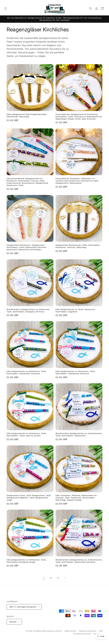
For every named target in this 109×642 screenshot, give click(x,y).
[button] (6, 8)
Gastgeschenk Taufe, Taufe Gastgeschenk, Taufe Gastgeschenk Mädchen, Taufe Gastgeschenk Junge (29, 497)
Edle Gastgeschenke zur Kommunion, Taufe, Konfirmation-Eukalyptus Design (27, 561)
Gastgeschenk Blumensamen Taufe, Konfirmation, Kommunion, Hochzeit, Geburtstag (78, 246)
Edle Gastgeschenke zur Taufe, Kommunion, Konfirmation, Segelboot (75, 310)
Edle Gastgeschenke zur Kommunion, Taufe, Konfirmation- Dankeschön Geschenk (27, 372)
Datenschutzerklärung (87, 631)
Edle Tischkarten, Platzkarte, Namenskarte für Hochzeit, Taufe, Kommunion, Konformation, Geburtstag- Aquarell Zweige (76, 497)
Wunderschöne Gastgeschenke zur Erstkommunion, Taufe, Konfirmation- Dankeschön (79, 434)
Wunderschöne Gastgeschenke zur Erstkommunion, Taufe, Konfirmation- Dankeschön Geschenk (79, 561)
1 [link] (43, 577)
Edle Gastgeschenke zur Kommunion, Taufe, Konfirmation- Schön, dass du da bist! (27, 434)
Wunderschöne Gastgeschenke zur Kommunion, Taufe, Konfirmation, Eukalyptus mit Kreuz (28, 310)
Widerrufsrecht (70, 631)
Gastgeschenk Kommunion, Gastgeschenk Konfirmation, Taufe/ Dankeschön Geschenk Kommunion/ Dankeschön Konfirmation (26, 247)
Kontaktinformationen (82, 634)
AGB (100, 631)
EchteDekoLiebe (39, 631)
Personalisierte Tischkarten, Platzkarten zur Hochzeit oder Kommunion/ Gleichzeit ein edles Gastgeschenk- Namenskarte (77, 180)
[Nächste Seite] (65, 578)
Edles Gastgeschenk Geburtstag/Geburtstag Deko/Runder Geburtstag (26, 115)
